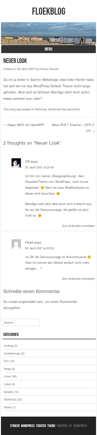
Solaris (8, 392)
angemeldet (27, 301)
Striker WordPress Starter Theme (32, 426)
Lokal (7, 384)
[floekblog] (48, 33)
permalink (73, 109)
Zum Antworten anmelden (78, 226)
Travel (8, 407)
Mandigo (57, 92)
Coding (8, 345)
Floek (29, 242)
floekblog (48, 11)
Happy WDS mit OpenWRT (23, 124)
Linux (7, 376)
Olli (27, 161)
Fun (6, 361)
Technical (41, 109)
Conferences (12, 353)
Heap (7, 369)
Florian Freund (48, 69)
